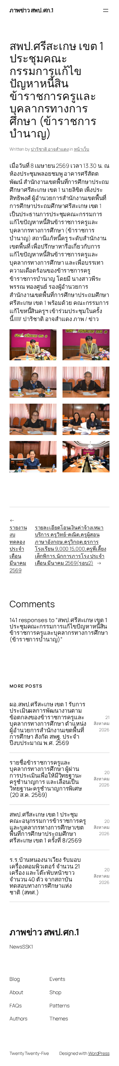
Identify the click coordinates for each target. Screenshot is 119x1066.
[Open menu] (105, 10)
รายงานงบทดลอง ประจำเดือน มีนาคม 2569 (18, 549)
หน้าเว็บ (81, 149)
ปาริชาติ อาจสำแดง (50, 149)
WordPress (98, 1053)
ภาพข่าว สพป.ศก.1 (32, 10)
